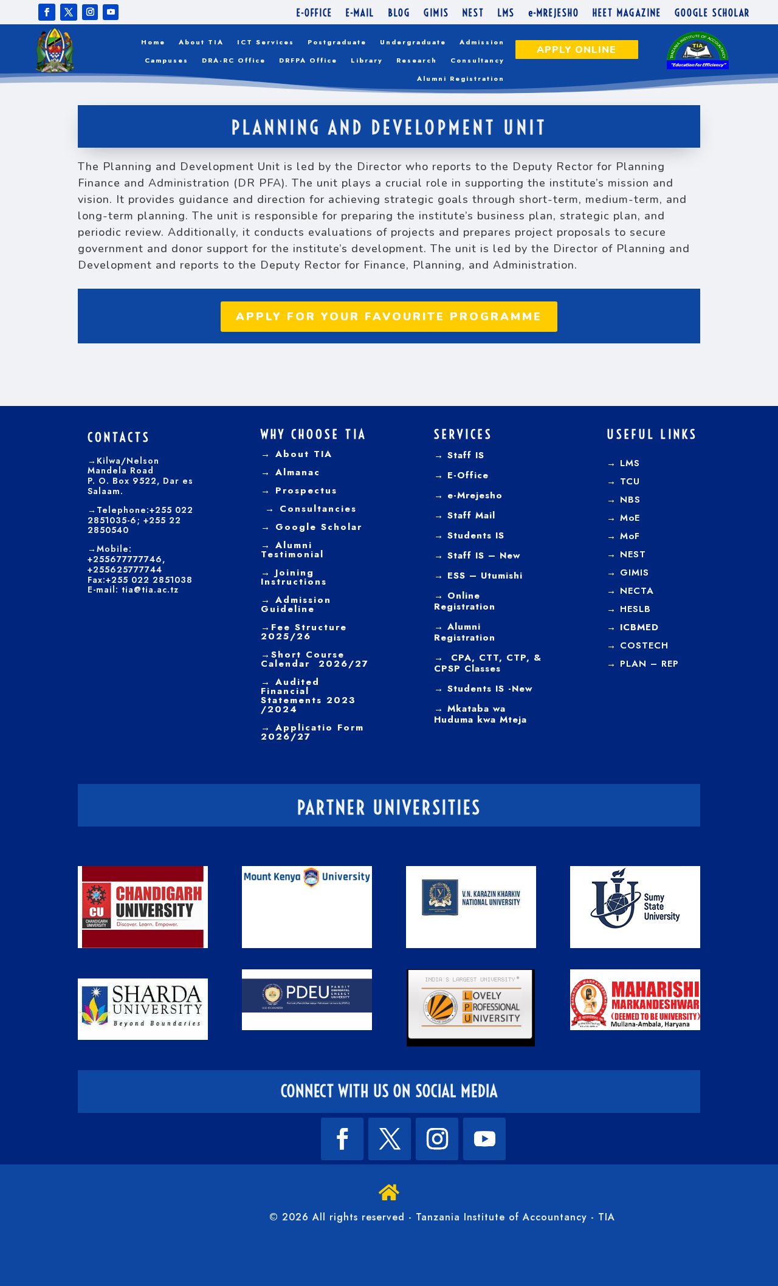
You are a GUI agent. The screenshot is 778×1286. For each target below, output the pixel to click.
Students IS (474, 535)
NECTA (637, 590)
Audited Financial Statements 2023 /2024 (308, 695)
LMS (506, 14)
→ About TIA (296, 454)
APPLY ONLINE (576, 50)
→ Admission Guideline (296, 604)
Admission (482, 42)
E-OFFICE (314, 14)
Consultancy (477, 60)
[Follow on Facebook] (46, 12)
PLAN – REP (649, 663)
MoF (630, 536)
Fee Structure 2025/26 (304, 632)
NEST (473, 14)
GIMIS (436, 14)
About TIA (201, 42)
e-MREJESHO (553, 14)
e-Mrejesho (473, 495)
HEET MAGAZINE (627, 14)
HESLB (635, 609)
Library (367, 60)
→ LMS (623, 463)
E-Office (466, 475)
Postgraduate (337, 42)
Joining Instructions (294, 577)
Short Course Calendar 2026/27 (315, 659)
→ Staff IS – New (477, 555)
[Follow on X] (68, 12)
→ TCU (623, 481)
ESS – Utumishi (485, 575)
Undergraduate (413, 42)
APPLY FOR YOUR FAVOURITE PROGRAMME (389, 316)
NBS (630, 499)
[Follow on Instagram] (90, 12)
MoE (630, 517)
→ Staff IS (459, 455)
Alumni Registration (460, 78)
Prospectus (304, 490)
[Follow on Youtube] (111, 12)
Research (416, 60)
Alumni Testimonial (292, 549)
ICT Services (265, 42)
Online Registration (464, 601)
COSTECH (644, 645)
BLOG (399, 14)
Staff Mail (469, 515)
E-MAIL (360, 14)
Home (153, 42)
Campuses (166, 60)
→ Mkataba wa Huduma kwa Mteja (480, 714)
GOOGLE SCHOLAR (712, 14)
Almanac (295, 472)
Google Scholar (316, 527)
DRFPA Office (308, 60)
